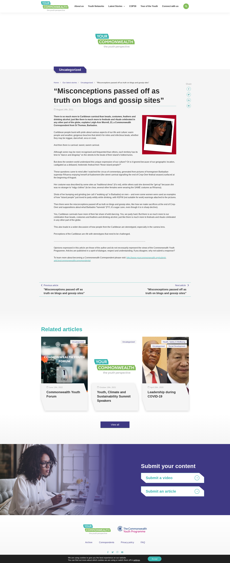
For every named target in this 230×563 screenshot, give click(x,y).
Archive (88, 542)
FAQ (143, 542)
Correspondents (106, 542)
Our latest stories (70, 82)
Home (56, 82)
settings (136, 560)
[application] (123, 6)
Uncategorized (87, 82)
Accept (154, 559)
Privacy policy (127, 542)
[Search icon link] (186, 6)
